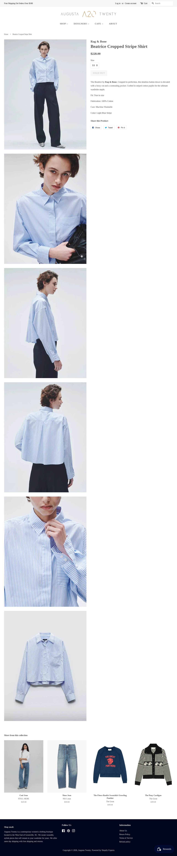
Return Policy (124, 834)
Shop (63, 24)
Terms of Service (126, 838)
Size (92, 60)
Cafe (98, 24)
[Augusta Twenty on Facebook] (63, 831)
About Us (123, 831)
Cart (145, 3)
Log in (117, 3)
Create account (130, 3)
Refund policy (124, 842)
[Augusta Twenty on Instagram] (73, 831)
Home (6, 34)
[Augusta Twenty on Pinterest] (68, 831)
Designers (81, 24)
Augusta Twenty (84, 850)
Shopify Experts (108, 850)
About (113, 24)
